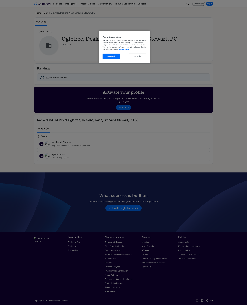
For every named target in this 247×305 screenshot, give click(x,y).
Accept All (111, 56)
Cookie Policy (124, 49)
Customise (138, 56)
